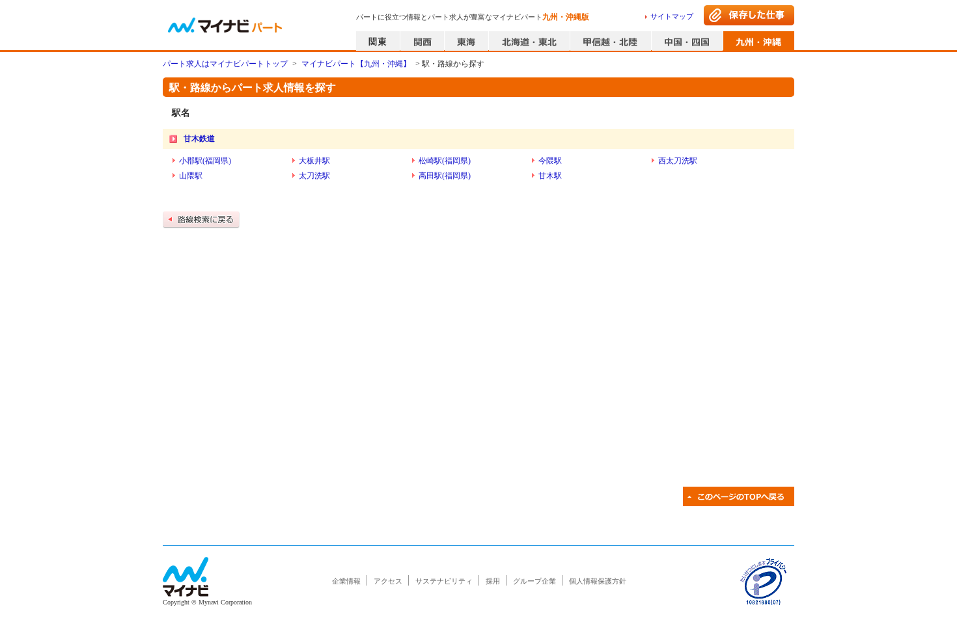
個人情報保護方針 (597, 581)
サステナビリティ (444, 581)
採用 (493, 581)
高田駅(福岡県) (445, 175)
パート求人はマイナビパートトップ (225, 63)
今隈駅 (550, 160)
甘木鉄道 (199, 138)
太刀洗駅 (314, 175)
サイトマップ (671, 16)
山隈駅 (190, 175)
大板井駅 (314, 160)
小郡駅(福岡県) (205, 160)
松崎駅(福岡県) (445, 160)
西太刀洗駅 (677, 160)
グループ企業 (534, 581)
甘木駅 (550, 175)
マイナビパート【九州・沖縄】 (356, 63)
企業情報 (346, 581)
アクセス (388, 581)
